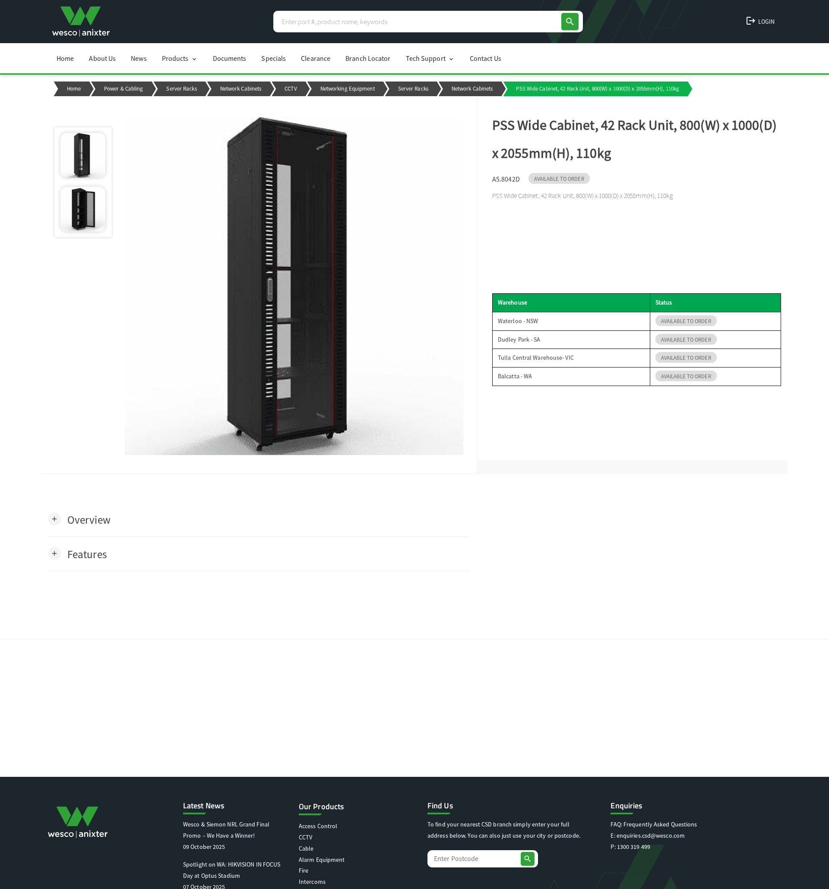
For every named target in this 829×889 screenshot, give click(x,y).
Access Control (318, 826)
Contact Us (485, 58)
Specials (273, 58)
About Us (102, 58)
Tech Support (430, 58)
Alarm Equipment (322, 860)
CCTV (291, 88)
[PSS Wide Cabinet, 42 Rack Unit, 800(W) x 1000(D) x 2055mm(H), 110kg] (294, 285)
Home (65, 58)
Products (180, 58)
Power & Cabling (123, 88)
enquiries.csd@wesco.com (651, 835)
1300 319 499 (633, 847)
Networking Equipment (347, 88)
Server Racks (181, 88)
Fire (303, 870)
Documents (230, 58)
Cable (306, 848)
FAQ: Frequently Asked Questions (654, 824)
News (138, 58)
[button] (79, 519)
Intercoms (312, 882)
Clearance (315, 58)
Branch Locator (367, 58)
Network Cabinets (241, 88)
